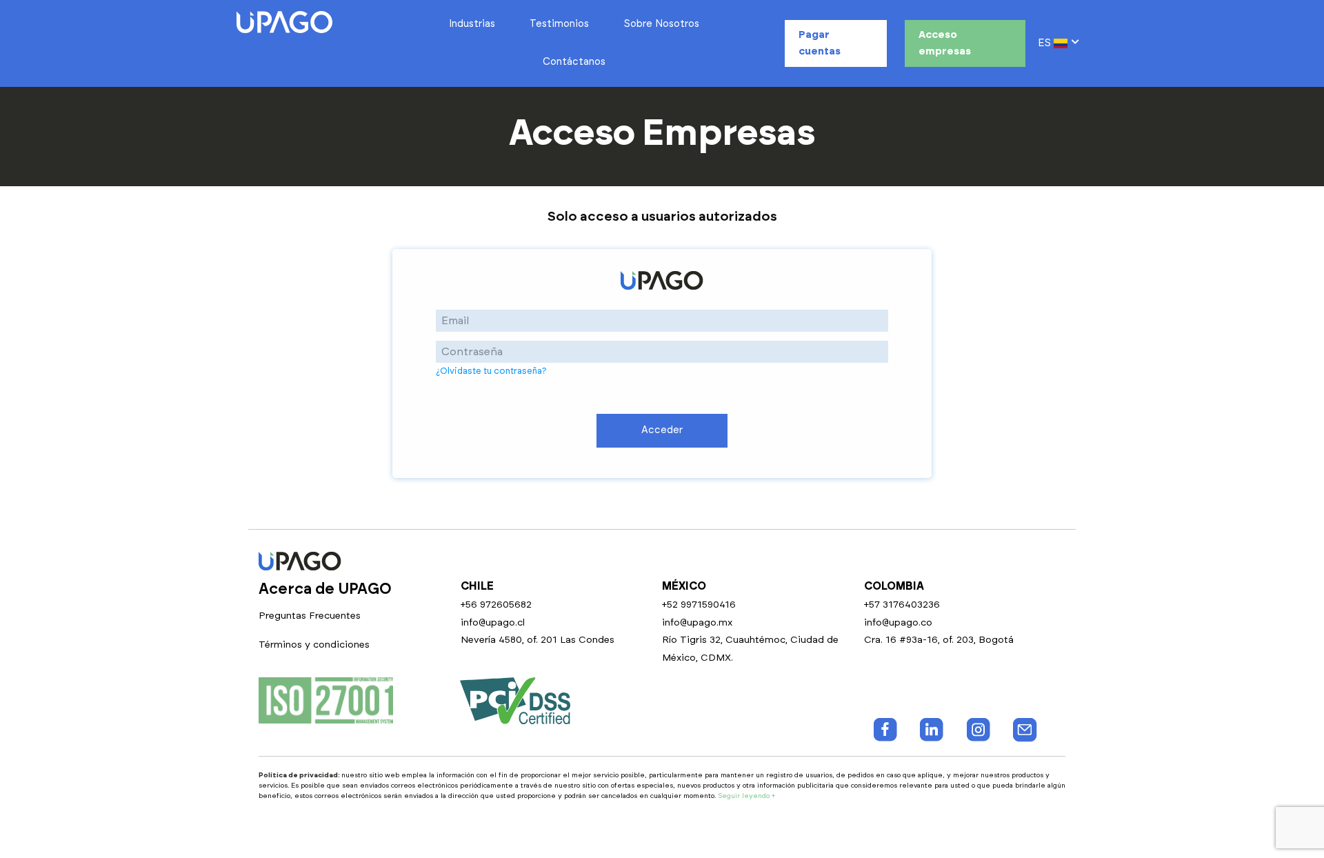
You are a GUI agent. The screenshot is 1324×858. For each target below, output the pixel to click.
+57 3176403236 (902, 605)
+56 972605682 (496, 605)
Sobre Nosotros (661, 24)
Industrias (472, 24)
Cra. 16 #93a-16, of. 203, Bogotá (939, 640)
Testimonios (559, 24)
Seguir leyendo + (746, 795)
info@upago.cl (493, 623)
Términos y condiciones (314, 645)
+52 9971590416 (699, 605)
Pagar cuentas (820, 43)
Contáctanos (574, 62)
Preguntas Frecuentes (310, 616)
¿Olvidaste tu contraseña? (491, 371)
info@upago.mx (697, 623)
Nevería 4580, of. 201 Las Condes (537, 640)
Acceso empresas (945, 43)
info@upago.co (898, 623)
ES (1046, 43)
